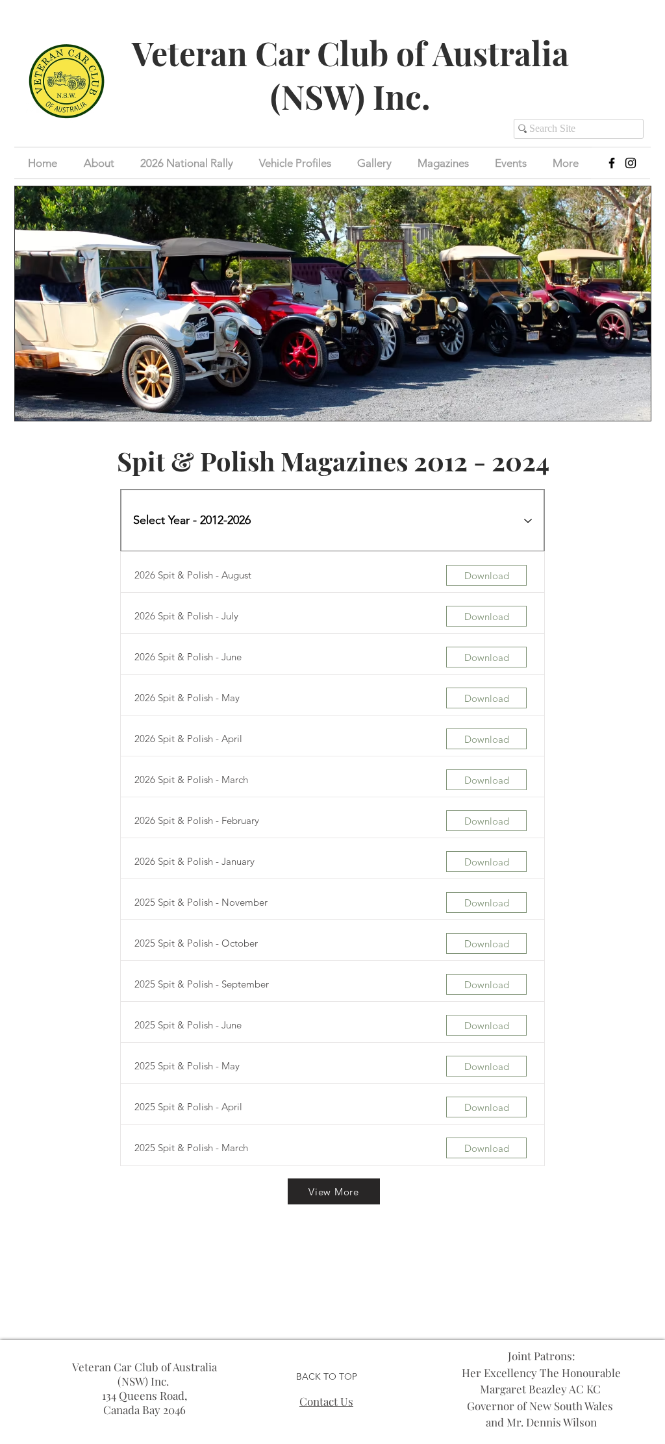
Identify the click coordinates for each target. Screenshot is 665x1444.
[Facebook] (612, 163)
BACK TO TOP (326, 1376)
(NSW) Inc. (350, 96)
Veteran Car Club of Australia (350, 53)
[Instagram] (630, 163)
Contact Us (326, 1401)
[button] (511, 163)
